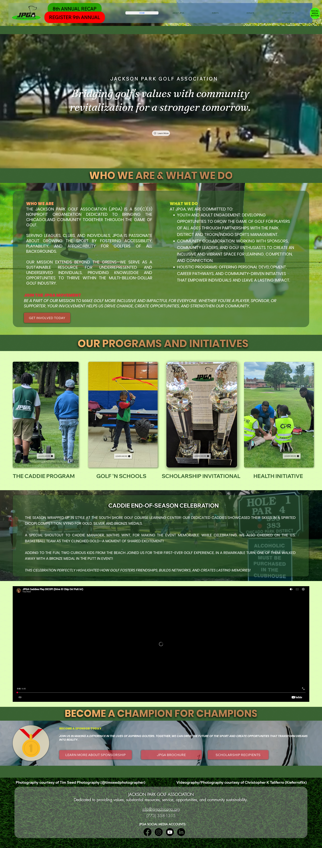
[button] (178, 12)
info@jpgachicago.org (161, 809)
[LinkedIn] (181, 832)
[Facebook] (147, 832)
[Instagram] (159, 832)
